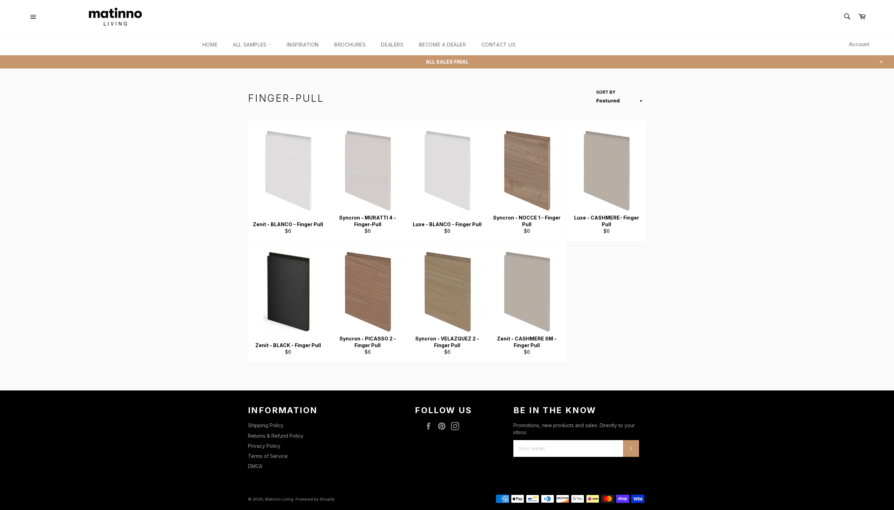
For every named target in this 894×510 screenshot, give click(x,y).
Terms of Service (268, 456)
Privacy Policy (264, 446)
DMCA (255, 466)
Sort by (605, 92)
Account (859, 44)
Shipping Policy (266, 425)
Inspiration (303, 45)
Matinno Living (279, 499)
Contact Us (499, 45)
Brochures (350, 45)
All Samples (250, 45)
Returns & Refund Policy (275, 436)
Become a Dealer (442, 45)
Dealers (392, 45)
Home (210, 45)
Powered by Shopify (315, 499)
